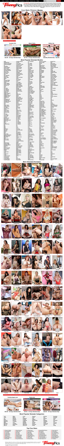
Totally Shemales (7, 434)
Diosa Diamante (19, 99)
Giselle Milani (18, 134)
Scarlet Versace (53, 79)
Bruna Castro (6, 148)
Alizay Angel (6, 77)
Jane (29, 66)
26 (50, 394)
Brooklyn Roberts (7, 144)
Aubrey (5, 109)
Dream (17, 103)
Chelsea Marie (19, 68)
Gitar (17, 135)
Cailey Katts (6, 151)
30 (57, 394)
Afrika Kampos (7, 67)
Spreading (55, 416)
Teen (54, 419)
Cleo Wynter (18, 79)
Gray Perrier (18, 139)
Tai (51, 98)
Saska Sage (53, 78)
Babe (5, 419)
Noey (40, 121)
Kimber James (30, 112)
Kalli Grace (30, 89)
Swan (52, 95)
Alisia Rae (6, 76)
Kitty (29, 115)
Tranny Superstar (55, 430)
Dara (17, 93)
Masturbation (34, 420)
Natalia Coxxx (42, 103)
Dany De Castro (19, 91)
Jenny (29, 78)
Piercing (45, 416)
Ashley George (6, 106)
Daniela (17, 88)
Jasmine (29, 69)
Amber (5, 82)
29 (55, 394)
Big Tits (5, 425)
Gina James (18, 133)
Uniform (55, 423)
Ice (16, 156)
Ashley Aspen (6, 105)
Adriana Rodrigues (7, 64)
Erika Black (18, 116)
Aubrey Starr (6, 111)
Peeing (33, 425)
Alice (5, 74)
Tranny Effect (7, 436)
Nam (40, 92)
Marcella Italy (30, 155)
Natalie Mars (41, 105)
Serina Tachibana (54, 82)
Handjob (24, 422)
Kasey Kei (30, 96)
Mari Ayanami (30, 156)
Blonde (14, 417)
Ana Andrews (6, 89)
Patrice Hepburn (42, 137)
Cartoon (17, 62)
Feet (23, 417)
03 (11, 40)
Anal (5, 416)
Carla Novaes (6, 156)
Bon (4, 141)
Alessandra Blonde (7, 70)
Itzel (17, 157)
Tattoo (54, 418)
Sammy (52, 68)
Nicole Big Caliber (42, 110)
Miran (40, 83)
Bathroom (6, 421)
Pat (40, 136)
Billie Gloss (6, 136)
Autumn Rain (6, 112)
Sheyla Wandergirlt (54, 85)
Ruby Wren (53, 63)
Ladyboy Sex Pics (42, 434)
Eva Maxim (18, 122)
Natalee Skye (41, 101)
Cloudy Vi (18, 80)
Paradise (40, 133)
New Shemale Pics (55, 432)
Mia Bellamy (41, 70)
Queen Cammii (42, 157)
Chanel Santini (19, 67)
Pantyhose (34, 424)
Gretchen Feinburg (19, 140)
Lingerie (33, 419)
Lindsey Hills (30, 139)
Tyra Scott (52, 116)
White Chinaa (53, 142)
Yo (51, 150)
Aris (4, 104)
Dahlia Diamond (19, 86)
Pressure (40, 154)
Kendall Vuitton (31, 107)
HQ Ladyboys (29, 433)
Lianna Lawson (31, 133)
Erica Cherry (18, 115)
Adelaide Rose (6, 62)
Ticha (52, 110)
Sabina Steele (53, 66)
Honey (17, 153)
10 (23, 394)
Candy (5, 154)
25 (48, 394)
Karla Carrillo (30, 93)
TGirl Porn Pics (29, 436)
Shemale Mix (7, 438)
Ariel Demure (6, 102)
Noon (40, 122)
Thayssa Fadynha (54, 106)
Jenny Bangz (30, 79)
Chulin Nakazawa (19, 74)
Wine (52, 144)
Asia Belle (6, 107)
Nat (40, 100)
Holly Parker (18, 151)
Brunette (14, 420)
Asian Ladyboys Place (55, 436)
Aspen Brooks (6, 108)
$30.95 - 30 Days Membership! (13, 57)
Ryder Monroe (53, 65)
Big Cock (5, 424)
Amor (5, 86)
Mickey (40, 73)
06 (16, 394)
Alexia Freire (6, 72)
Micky (40, 74)
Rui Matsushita (53, 64)
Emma (17, 112)
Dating (38, 0)
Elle (17, 109)
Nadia (40, 90)
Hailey (17, 142)
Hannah (17, 144)
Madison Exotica (31, 149)
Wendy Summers (54, 140)
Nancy (40, 95)
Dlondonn (18, 100)
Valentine (52, 119)
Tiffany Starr (53, 111)
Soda (51, 87)
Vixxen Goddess (53, 137)
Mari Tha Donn (31, 157)
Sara (51, 73)
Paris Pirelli (41, 135)
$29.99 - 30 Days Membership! (51, 411)
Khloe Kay (30, 110)
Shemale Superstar (19, 430)
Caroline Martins (19, 61)
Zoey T (52, 159)
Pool (44, 417)
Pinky (40, 148)
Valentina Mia (53, 118)
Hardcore (24, 423)
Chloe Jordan (18, 71)
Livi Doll (29, 142)
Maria (29, 158)
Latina (33, 417)
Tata (51, 102)
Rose (51, 62)
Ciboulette (18, 75)
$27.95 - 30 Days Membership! (32, 57)
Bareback (5, 420)
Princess (40, 155)
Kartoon (29, 95)
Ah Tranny (18, 432)
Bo (4, 140)
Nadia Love (41, 91)
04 (13, 40)
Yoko (51, 151)
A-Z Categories (21, 0)
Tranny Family (29, 434)
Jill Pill (29, 84)
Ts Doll (52, 115)
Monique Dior (42, 86)
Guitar (17, 141)
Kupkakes (30, 118)
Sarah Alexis (53, 74)
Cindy (17, 76)
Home (3, 0)
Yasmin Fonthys (54, 147)
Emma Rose (18, 113)
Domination (15, 424)
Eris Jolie (18, 118)
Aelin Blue (6, 66)
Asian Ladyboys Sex (42, 438)
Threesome (55, 420)
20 (40, 394)
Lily (28, 137)
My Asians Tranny (30, 438)
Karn (29, 94)
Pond (40, 150)
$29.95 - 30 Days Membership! (32, 411)
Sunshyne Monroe (54, 94)
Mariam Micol (30, 159)
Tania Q (52, 100)
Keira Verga (30, 101)
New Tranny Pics (42, 433)
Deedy (17, 96)
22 (43, 394)
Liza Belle (30, 143)
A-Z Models (16, 0)
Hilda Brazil (18, 149)
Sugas (52, 92)
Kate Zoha (30, 97)
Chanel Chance (19, 65)
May (40, 64)
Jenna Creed (30, 74)
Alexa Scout (6, 71)
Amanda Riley (6, 81)
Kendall (29, 104)
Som (51, 89)
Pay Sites (27, 0)
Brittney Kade (6, 143)
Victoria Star (53, 133)
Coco (17, 81)
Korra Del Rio (30, 116)
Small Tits (45, 424)
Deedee (17, 95)
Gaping (24, 421)
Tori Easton (53, 114)
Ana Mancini (6, 90)
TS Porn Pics (7, 432)
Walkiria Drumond (54, 138)
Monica (40, 85)
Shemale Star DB (55, 437)
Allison (5, 78)
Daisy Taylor (18, 87)
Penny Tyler (41, 143)
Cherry (17, 69)
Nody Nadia (41, 120)
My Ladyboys (41, 431)
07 (18, 394)
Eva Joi (17, 120)
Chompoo (18, 72)
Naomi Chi (41, 98)
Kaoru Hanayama (31, 91)
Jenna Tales (30, 77)
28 (53, 394)
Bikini (14, 416)
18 (36, 394)
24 (47, 394)
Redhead (45, 420)
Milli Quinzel (41, 77)
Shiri (51, 86)
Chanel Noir (18, 66)
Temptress (52, 104)
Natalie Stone (41, 106)
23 (45, 394)
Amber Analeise (7, 84)
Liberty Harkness (31, 134)
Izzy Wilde (30, 63)
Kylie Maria (30, 120)
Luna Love (30, 148)
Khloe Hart (30, 109)
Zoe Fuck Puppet (54, 158)
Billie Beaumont (7, 135)
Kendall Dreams (31, 105)
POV (44, 419)
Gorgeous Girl (19, 136)
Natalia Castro (42, 102)
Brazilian (14, 419)
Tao (51, 101)
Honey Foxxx (18, 154)
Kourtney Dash (31, 117)
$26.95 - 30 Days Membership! (13, 411)
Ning (40, 119)
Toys (54, 421)
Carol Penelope (7, 159)
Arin (5, 103)
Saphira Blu (53, 71)
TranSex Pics (54, 434)
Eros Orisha (18, 119)
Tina (51, 112)
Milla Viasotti (41, 76)
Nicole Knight (41, 111)
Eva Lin (17, 121)
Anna (5, 98)
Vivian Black (53, 136)
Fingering (24, 418)
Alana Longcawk (7, 69)
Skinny (45, 422)
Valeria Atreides (54, 120)
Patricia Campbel (42, 138)
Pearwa (40, 142)
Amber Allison (6, 83)
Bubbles (5, 149)
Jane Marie (30, 67)
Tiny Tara (52, 113)
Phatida (40, 144)
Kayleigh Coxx (31, 100)
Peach (40, 140)
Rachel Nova (53, 61)
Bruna (5, 146)
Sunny (52, 93)
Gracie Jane (18, 138)
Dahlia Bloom (18, 84)
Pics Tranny (18, 433)
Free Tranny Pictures (55, 433)
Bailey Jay (6, 121)
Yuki (51, 154)
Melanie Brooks (42, 67)
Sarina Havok (53, 75)
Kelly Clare (30, 102)
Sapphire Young (54, 72)
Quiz (40, 158)
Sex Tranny (18, 434)
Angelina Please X (7, 95)
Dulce (17, 106)
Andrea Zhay (6, 91)
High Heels (25, 424)
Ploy (40, 149)
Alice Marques (6, 75)
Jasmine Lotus (30, 71)
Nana (40, 94)
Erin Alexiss (18, 117)
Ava (4, 113)
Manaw (29, 151)
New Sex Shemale (42, 436)
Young (54, 425)
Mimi (40, 78)
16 (33, 394)
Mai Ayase (30, 150)
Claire (17, 78)
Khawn (29, 108)
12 (26, 394)
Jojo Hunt (30, 86)
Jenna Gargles (30, 75)
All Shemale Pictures (8, 437)
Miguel (40, 75)
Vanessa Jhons (53, 122)
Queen (40, 156)
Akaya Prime (6, 68)
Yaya (51, 148)
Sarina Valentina (54, 76)
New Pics (7, 0)
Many (29, 153)
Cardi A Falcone (7, 155)
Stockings (55, 417)
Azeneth (5, 117)
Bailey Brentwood (7, 120)
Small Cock (46, 423)
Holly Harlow (18, 150)
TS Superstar (41, 432)
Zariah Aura (53, 156)
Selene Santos (53, 80)
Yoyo (51, 152)
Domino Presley (19, 101)
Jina (29, 85)
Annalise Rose (6, 100)
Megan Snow (41, 66)
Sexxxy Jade (53, 83)
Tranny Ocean (18, 431)
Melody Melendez (42, 68)
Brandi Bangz (6, 142)
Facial (24, 416)
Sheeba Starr (53, 84)
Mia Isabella (41, 71)
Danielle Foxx (18, 89)
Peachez (40, 141)
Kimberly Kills (31, 114)
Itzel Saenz (18, 158)
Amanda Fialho (7, 80)
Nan (40, 93)
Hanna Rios (18, 143)
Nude (33, 421)
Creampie (14, 421)
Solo (44, 425)
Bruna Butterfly (7, 147)
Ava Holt (5, 114)
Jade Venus (30, 65)
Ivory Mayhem (31, 61)
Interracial (25, 425)
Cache (5, 150)
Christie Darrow (19, 73)
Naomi (40, 97)
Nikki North (41, 115)
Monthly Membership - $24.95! (51, 57)
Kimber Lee (30, 113)
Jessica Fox (30, 81)
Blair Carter (6, 138)
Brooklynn (6, 145)
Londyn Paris (30, 145)
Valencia (52, 117)
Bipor (5, 137)
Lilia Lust (30, 135)
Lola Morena (30, 144)
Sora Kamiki (53, 90)
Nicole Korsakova (42, 112)
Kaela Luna (30, 88)
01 (8, 40)
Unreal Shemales (18, 436)
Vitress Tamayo (53, 134)
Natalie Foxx (41, 104)
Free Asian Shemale (30, 431)
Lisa (29, 140)
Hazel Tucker (18, 147)
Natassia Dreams (42, 107)
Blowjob (14, 418)
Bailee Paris (6, 119)
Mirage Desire (41, 82)
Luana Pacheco (31, 146)
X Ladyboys (54, 438)
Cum (14, 422)
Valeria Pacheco (54, 121)
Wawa (52, 139)
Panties (33, 423)
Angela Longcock (7, 93)
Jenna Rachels (30, 76)
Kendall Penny (31, 106)
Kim (29, 111)
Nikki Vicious (41, 116)
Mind (40, 79)
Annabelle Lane (7, 99)
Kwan (29, 119)
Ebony (14, 425)
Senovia (52, 81)
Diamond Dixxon (19, 98)
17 (35, 394)
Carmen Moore (7, 158)
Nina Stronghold (42, 118)
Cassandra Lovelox (19, 64)
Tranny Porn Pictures (19, 438)
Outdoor (33, 422)
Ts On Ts (55, 422)
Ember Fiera (18, 110)
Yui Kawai (53, 153)
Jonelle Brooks (30, 87)
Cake (5, 152)
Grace (17, 137)
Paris (40, 134)
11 (25, 394)
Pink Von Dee (41, 147)
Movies (11, 0)
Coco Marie (18, 82)
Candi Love (6, 153)
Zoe (51, 157)
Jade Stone (30, 64)
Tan (51, 99)
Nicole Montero (42, 113)
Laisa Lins (30, 122)
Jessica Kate (30, 82)
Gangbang (25, 420)
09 (21, 394)
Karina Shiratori (31, 92)
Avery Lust (6, 116)
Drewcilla (18, 105)
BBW (5, 422)
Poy (40, 153)
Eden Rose (18, 107)
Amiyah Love (6, 85)
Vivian (52, 135)
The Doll (52, 107)
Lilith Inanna (30, 136)
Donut (17, 102)
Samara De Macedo (54, 67)
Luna (29, 147)
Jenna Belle (30, 73)
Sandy (52, 70)
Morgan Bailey (42, 87)
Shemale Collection (8, 430)
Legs (33, 418)
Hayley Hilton (18, 146)
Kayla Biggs (30, 99)
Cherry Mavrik (19, 70)
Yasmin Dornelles (54, 146)
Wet (54, 424)
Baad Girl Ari (6, 118)
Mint (40, 81)
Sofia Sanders (53, 88)
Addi (5, 61)
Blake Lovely (6, 139)
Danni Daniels (18, 90)
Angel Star (6, 92)
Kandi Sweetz (30, 90)
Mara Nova (30, 154)
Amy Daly (6, 88)
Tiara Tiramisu (53, 109)
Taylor (52, 103)
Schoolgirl (45, 421)
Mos (40, 88)
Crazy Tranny (7, 433)
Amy (5, 87)
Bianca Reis (6, 133)
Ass (4, 418)
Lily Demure (30, 138)
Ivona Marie (18, 159)
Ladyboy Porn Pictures (43, 437)
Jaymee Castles (31, 72)
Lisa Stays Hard (31, 141)
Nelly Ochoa (41, 109)
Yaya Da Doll (53, 149)
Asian (5, 417)
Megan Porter (41, 65)
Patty (40, 139)
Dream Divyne (19, 104)
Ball (4, 122)
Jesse (29, 80)
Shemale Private (30, 430)
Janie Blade (30, 68)
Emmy (17, 114)
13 (28, 394)
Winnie (52, 145)
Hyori (17, 155)
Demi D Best (18, 97)
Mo (39, 84)
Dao (17, 92)
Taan (51, 97)
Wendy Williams (54, 141)
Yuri (51, 155)
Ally (4, 79)
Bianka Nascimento (7, 134)
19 (38, 394)
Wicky (52, 143)
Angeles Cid (6, 94)
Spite (51, 91)
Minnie (40, 80)
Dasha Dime (18, 94)
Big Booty (6, 423)
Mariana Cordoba (42, 61)
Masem (40, 63)
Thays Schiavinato (54, 105)
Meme (40, 69)
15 (31, 394)
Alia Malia (6, 73)
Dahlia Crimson (19, 85)
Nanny (40, 96)
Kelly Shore (30, 103)
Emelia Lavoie (19, 111)
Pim (40, 146)
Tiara (52, 108)
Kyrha (29, 121)
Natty (40, 108)
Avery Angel (6, 115)
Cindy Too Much (19, 77)
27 (52, 394)
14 (30, 394)
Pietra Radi (41, 145)
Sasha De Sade (53, 77)
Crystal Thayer (19, 83)
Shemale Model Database (43, 430)
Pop (40, 152)
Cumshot (14, 423)
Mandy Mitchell (31, 152)
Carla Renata (6, 157)
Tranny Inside (29, 437)
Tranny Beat (29, 432)
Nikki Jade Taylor (42, 114)
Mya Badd (41, 89)
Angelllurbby (6, 97)
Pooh (40, 151)
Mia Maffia (41, 72)
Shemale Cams (32, 0)
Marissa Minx (41, 62)
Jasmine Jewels (31, 70)
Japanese (34, 416)
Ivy (28, 62)
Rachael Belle (41, 159)
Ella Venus (18, 108)
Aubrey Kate (6, 110)
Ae (4, 65)
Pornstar (45, 418)
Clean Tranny (54, 431)
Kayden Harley (31, 98)
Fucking (24, 419)
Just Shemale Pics (8, 431)
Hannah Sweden (19, 145)
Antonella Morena (7, 101)
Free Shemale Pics (19, 437)
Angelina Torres (7, 96)
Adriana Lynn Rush (7, 63)
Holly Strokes (18, 152)
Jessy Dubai (30, 83)
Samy (52, 69)
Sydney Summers (54, 96)
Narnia (40, 99)
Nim (40, 117)
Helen (17, 148)
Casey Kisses (18, 63)
